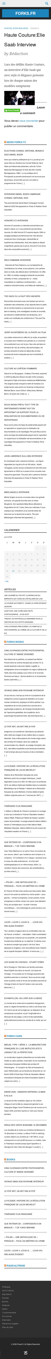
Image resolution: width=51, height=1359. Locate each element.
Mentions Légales (10, 1323)
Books (11, 1159)
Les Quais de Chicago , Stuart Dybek (24, 962)
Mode (25, 28)
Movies (5, 1298)
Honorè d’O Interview (16, 220)
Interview (17, 28)
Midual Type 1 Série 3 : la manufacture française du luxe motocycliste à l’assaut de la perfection (25, 1048)
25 (13, 571)
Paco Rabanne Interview (17, 260)
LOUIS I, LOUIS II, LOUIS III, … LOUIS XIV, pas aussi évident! (23, 924)
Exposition (7, 1294)
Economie (7, 1316)
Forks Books (15, 641)
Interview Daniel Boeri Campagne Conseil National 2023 (22, 196)
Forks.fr (25, 13)
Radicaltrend (16, 1265)
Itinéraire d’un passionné (18, 806)
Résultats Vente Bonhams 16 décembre (25, 1125)
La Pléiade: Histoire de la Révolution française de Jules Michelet (24, 768)
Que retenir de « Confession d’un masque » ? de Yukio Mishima (22, 844)
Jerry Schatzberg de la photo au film (25, 332)
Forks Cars (14, 1036)
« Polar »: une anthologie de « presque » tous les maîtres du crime (24, 884)
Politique (6, 1287)
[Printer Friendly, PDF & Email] (12, 110)
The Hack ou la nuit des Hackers (22, 296)
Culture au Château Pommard (20, 368)
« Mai (6, 581)
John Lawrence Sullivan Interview (23, 456)
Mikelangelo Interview (16, 492)
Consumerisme (9, 1312)
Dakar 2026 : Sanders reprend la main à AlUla (24, 1093)
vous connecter (28, 120)
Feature (8, 28)
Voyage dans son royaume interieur (24, 690)
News (4, 1309)
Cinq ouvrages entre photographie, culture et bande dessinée (24, 652)
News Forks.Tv (16, 142)
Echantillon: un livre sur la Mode (23, 998)
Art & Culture (8, 1290)
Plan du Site (7, 1327)
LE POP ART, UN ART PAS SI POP (19, 726)
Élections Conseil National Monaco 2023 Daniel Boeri (24, 152)
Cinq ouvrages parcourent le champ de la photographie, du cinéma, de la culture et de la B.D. (25, 629)
